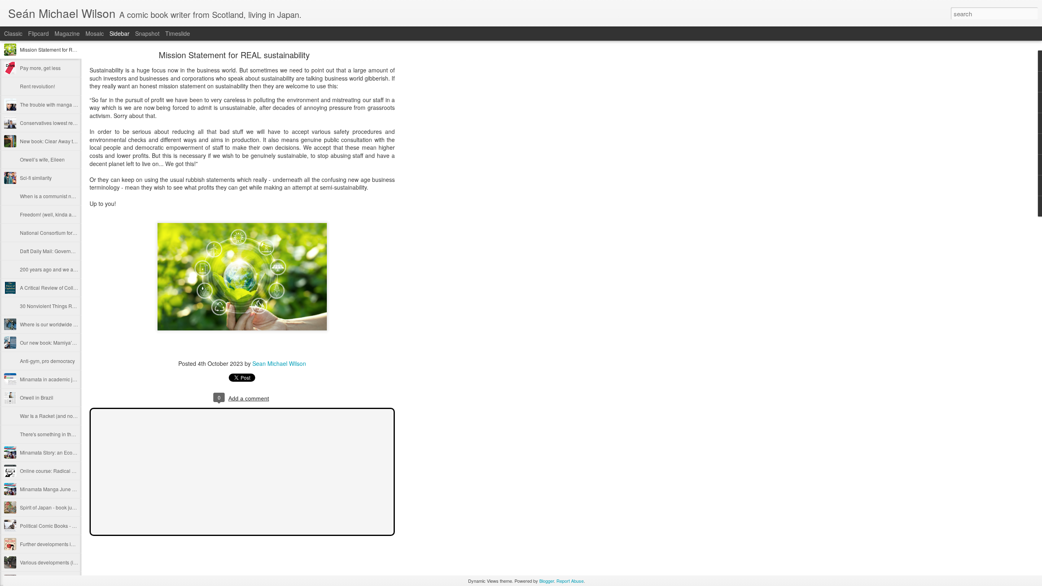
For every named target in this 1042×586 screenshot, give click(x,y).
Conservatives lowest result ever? (57, 122)
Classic (13, 33)
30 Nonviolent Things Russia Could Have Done (72, 305)
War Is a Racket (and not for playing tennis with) (72, 415)
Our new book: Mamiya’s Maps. (54, 342)
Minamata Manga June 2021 (51, 488)
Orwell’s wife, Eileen (42, 159)
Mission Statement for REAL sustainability (66, 49)
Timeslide (177, 33)
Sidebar (119, 33)
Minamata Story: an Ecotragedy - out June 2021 (72, 452)
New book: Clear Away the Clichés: (59, 141)
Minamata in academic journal (53, 379)
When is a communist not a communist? (63, 195)
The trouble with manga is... (50, 104)
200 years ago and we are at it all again (63, 269)
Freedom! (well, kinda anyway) (54, 214)
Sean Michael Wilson (279, 363)
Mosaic (94, 33)
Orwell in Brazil (36, 397)
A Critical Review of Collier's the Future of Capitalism (78, 287)
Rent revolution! (37, 86)
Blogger (546, 580)
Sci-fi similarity (36, 177)
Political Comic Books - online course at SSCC (71, 525)
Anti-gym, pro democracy (47, 360)
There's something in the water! (54, 434)
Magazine (67, 33)
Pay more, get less (40, 67)
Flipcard (38, 33)
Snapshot (147, 33)
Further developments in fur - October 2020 (67, 543)
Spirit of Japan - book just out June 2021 (64, 507)
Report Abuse (570, 580)
